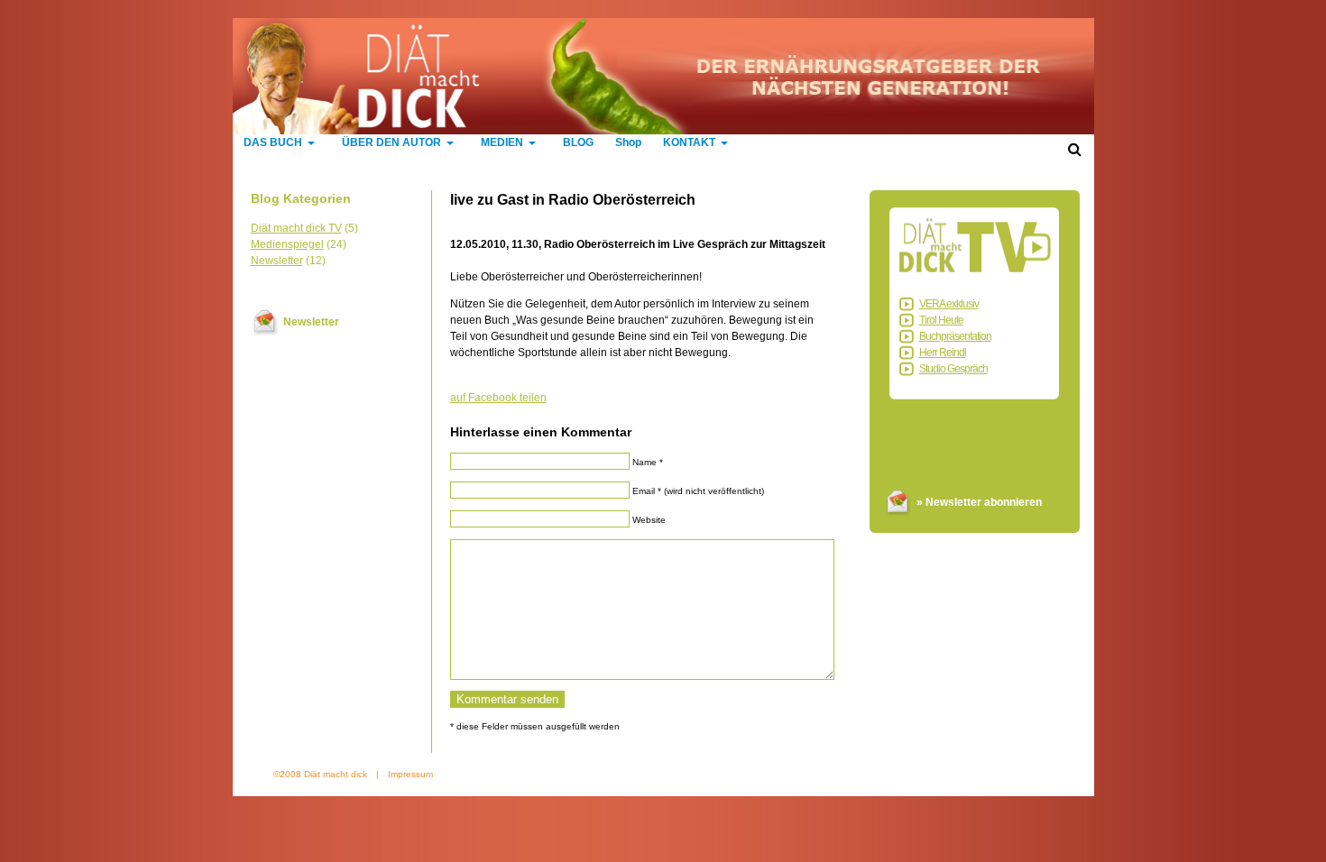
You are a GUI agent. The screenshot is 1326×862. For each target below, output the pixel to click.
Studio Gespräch (953, 368)
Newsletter (277, 260)
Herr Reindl (942, 352)
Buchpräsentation (955, 336)
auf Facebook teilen (498, 397)
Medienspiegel (287, 244)
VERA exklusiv (949, 304)
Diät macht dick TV (296, 228)
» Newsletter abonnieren (979, 502)
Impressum (410, 774)
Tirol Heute (941, 320)
